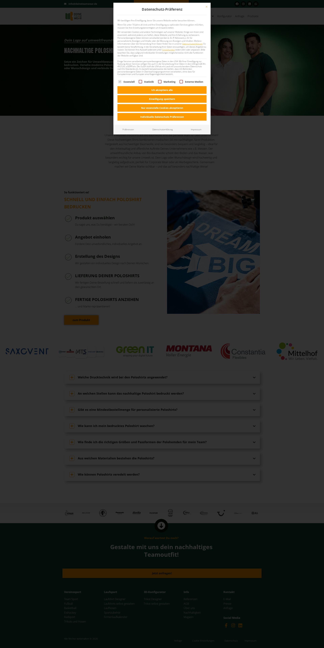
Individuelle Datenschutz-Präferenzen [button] (162, 116)
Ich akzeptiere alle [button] (162, 90)
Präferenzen (128, 129)
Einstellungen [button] (168, 49)
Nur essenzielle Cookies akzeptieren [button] (162, 107)
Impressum (196, 129)
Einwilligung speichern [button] (162, 99)
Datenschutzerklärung (192, 43)
